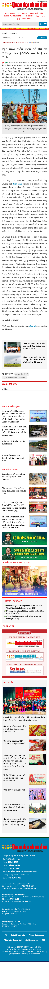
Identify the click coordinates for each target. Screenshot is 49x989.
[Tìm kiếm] (41, 24)
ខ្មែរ (17, 19)
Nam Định (17, 184)
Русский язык (28, 19)
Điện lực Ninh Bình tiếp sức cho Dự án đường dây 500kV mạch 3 (34, 346)
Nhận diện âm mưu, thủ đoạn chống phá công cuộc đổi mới (14, 778)
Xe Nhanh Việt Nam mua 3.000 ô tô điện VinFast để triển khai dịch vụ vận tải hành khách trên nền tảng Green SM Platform (14, 416)
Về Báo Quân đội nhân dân (15, 935)
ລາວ (43, 16)
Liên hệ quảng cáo (31, 940)
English (29, 16)
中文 (37, 16)
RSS (43, 940)
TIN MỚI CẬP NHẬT (11, 469)
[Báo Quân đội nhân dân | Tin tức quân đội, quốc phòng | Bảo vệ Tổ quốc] (24, 5)
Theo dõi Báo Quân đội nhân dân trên (15, 43)
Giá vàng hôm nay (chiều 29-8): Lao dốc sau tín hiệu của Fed (14, 729)
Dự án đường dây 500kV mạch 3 (14, 378)
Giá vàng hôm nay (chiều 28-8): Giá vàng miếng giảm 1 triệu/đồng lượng (14, 822)
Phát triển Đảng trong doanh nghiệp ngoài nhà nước (13, 458)
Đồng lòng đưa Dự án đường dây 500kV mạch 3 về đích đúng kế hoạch (34, 359)
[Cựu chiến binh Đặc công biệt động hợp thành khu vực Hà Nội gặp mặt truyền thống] (24, 701)
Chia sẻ (42, 38)
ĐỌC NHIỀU (8, 682)
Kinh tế (4, 33)
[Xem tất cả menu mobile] (45, 24)
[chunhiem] (24, 553)
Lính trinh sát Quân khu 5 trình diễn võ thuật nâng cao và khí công (15, 807)
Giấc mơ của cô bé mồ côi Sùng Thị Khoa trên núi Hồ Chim (14, 491)
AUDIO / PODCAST (13, 601)
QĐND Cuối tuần (36, 13)
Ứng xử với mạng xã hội (14, 790)
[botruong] (24, 538)
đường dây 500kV (21, 374)
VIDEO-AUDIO (10, 13)
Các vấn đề (13, 33)
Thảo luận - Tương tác (12, 940)
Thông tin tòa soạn (36, 935)
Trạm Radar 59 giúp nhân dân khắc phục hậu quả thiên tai (13, 476)
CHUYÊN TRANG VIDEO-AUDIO (16, 562)
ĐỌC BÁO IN (22, 13)
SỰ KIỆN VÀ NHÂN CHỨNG (13, 16)
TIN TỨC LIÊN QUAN (11, 406)
